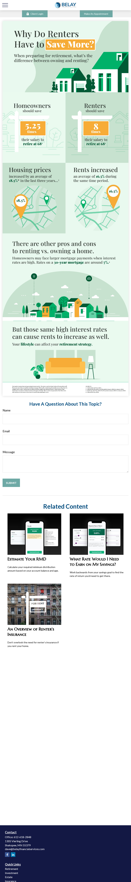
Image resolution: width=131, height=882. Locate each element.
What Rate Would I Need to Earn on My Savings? (94, 561)
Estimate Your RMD (27, 559)
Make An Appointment (96, 13)
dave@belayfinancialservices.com (25, 849)
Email (6, 431)
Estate (8, 877)
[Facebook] (7, 854)
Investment (11, 872)
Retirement (11, 868)
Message (9, 452)
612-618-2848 (22, 837)
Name (7, 410)
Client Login (37, 13)
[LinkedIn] (13, 854)
